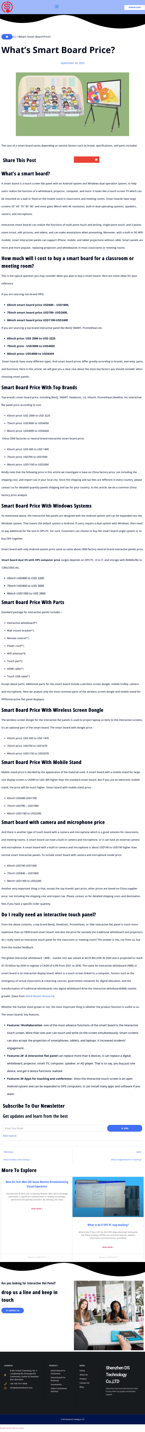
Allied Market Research (39, 996)
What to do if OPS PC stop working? (108, 1225)
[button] (57, 6)
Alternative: (10, 1135)
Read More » (37, 1209)
